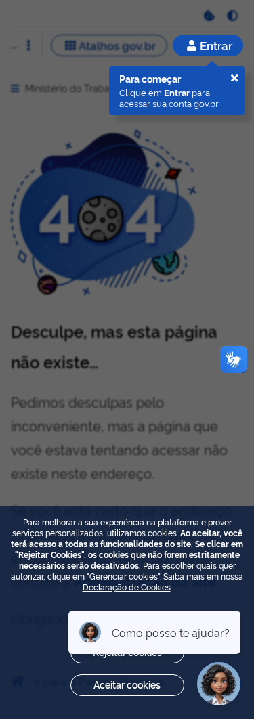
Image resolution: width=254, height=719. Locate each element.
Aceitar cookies (127, 684)
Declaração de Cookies (127, 586)
